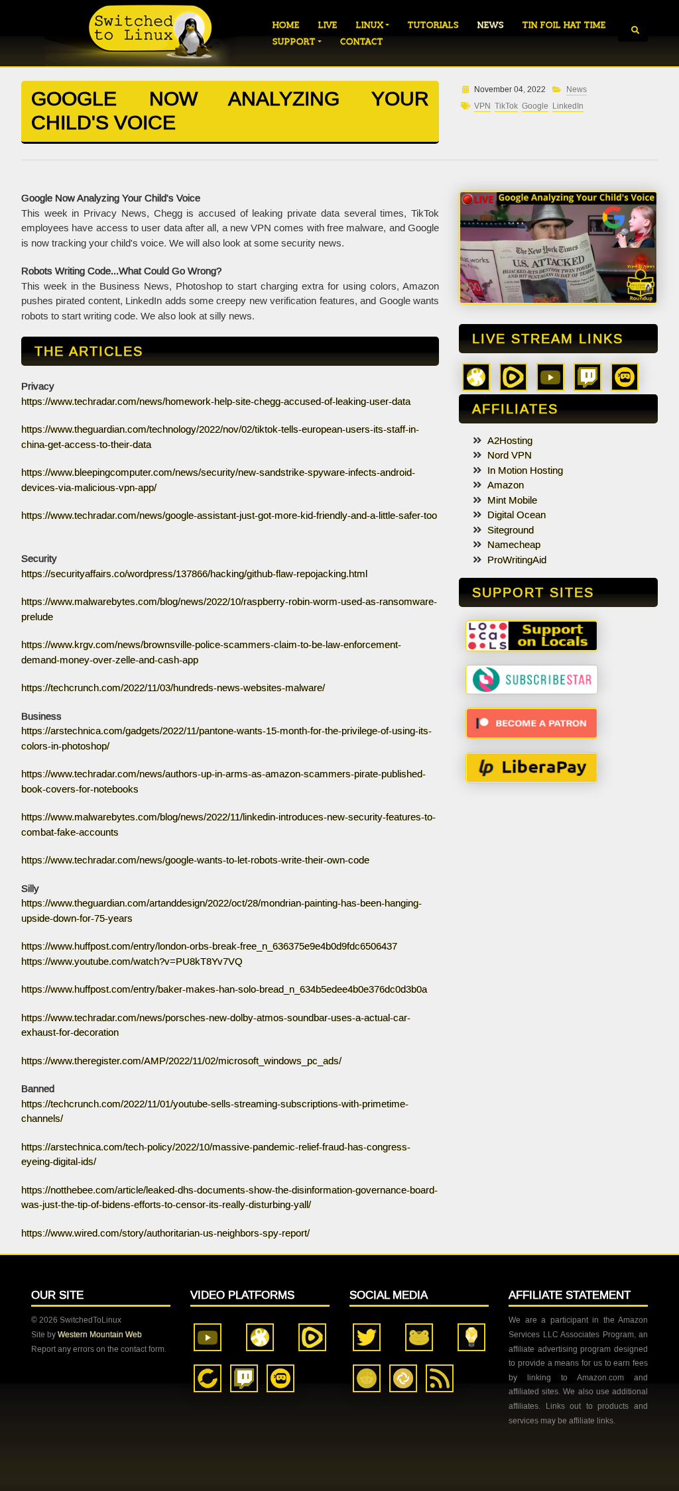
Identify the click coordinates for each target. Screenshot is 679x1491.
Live (328, 25)
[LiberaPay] (532, 766)
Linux (369, 25)
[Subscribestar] (532, 678)
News (490, 25)
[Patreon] (532, 722)
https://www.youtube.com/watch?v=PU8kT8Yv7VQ (132, 961)
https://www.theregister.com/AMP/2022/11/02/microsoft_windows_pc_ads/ (181, 1061)
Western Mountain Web (100, 1334)
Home (286, 25)
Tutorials (433, 25)
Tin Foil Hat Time (564, 25)
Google (535, 106)
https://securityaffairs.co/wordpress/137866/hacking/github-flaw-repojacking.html (194, 573)
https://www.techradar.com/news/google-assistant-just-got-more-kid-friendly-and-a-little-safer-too (229, 515)
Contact (361, 41)
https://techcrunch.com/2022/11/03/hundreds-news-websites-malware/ (173, 687)
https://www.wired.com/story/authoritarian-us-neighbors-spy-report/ (165, 1233)
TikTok (506, 106)
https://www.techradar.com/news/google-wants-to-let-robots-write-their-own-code (195, 860)
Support (294, 41)
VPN (482, 106)
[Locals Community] (532, 634)
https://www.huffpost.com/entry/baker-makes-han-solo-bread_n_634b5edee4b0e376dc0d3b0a (224, 989)
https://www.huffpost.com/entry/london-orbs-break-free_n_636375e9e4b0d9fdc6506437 (209, 946)
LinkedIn (568, 106)
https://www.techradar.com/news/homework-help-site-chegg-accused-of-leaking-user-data (215, 401)
